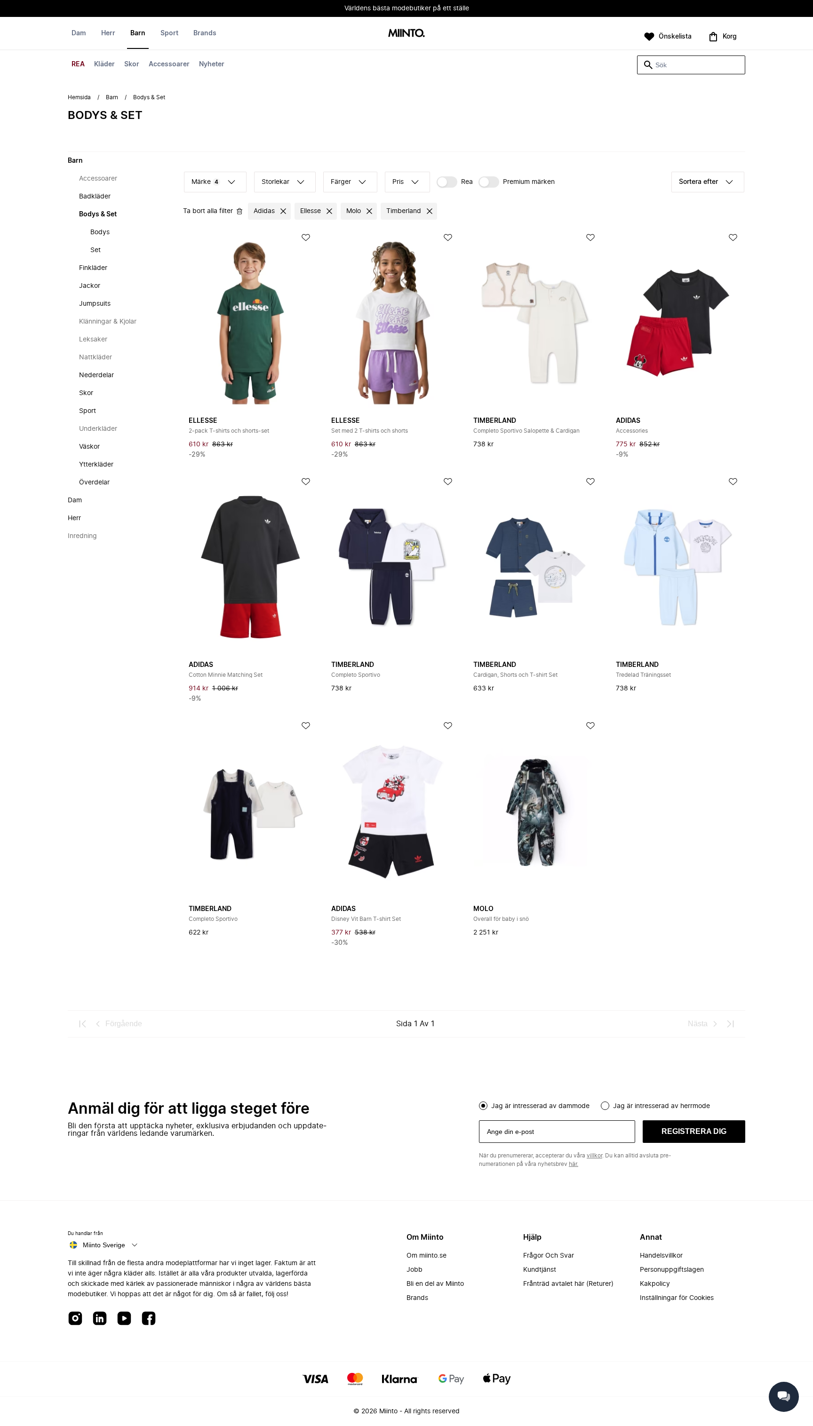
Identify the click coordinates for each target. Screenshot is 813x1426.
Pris (398, 182)
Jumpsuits (95, 304)
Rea (467, 182)
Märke (204, 182)
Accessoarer (169, 64)
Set (95, 250)
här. (573, 1164)
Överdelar (94, 482)
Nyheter (211, 64)
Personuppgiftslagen (672, 1270)
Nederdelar (96, 375)
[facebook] (148, 1319)
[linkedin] (99, 1319)
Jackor (89, 286)
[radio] (483, 1105)
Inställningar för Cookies (677, 1298)
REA (78, 64)
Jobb (414, 1270)
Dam (79, 33)
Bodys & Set (98, 214)
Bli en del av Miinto (435, 1284)
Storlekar (275, 182)
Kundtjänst (539, 1270)
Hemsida (79, 97)
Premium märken (529, 182)
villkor (594, 1155)
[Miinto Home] (406, 33)
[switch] (455, 182)
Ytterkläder (96, 464)
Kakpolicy (655, 1284)
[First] (82, 1024)
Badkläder (95, 196)
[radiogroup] (612, 1105)
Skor (131, 64)
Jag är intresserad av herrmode (661, 1106)
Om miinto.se (426, 1255)
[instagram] (75, 1319)
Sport (169, 33)
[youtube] (124, 1319)
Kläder (104, 64)
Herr (108, 33)
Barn (137, 33)
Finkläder (93, 268)
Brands (204, 33)
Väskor (89, 447)
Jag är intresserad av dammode (540, 1106)
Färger (341, 182)
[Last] (730, 1024)
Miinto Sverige (104, 1245)
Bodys (100, 232)
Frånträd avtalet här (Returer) (568, 1284)
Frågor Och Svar (548, 1255)
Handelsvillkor (661, 1255)
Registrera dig (694, 1131)
